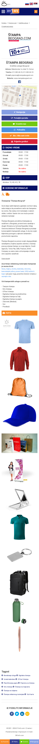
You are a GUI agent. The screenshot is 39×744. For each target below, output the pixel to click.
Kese (3, 269)
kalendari (20, 269)
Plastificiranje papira (10, 683)
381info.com (19, 735)
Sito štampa (7, 687)
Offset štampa (22, 679)
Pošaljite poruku (21, 118)
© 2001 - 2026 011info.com (16, 728)
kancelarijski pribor (8, 271)
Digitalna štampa (24, 675)
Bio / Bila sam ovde (21, 136)
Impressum (22, 732)
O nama (28, 728)
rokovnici (27, 269)
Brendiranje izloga (9, 675)
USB (26, 271)
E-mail (30, 732)
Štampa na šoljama (10, 691)
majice (8, 269)
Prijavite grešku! (21, 141)
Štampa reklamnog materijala (13, 694)
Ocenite (25, 742)
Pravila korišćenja (11, 732)
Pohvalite (21, 130)
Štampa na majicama (22, 687)
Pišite (16, 742)
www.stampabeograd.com (23, 78)
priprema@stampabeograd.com (22, 75)
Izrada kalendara (9, 679)
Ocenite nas (21, 124)
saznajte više (6, 276)
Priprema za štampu (27, 683)
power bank (19, 271)
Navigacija (20, 112)
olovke (13, 269)
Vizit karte (30, 694)
